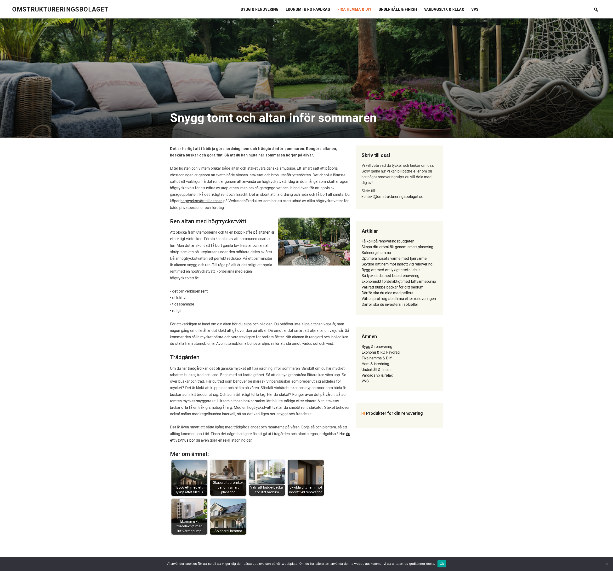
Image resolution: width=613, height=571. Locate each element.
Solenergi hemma (376, 252)
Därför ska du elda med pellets (387, 293)
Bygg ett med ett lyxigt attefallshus (391, 270)
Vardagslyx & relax (444, 9)
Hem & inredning (375, 364)
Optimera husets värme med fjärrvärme (394, 258)
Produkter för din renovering (394, 413)
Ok (442, 563)
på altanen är (263, 232)
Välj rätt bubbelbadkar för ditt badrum (392, 287)
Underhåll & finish (398, 9)
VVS (474, 9)
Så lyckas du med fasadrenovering (390, 275)
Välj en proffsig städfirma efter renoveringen (399, 298)
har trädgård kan (195, 368)
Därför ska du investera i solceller (390, 304)
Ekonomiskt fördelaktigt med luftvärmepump (399, 281)
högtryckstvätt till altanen (201, 201)
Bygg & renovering (259, 9)
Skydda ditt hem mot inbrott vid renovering (397, 264)
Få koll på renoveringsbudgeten (388, 241)
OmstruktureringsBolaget (60, 9)
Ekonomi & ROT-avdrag (308, 9)
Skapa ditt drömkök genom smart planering (397, 247)
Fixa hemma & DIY (354, 9)
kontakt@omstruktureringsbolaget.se (392, 196)
